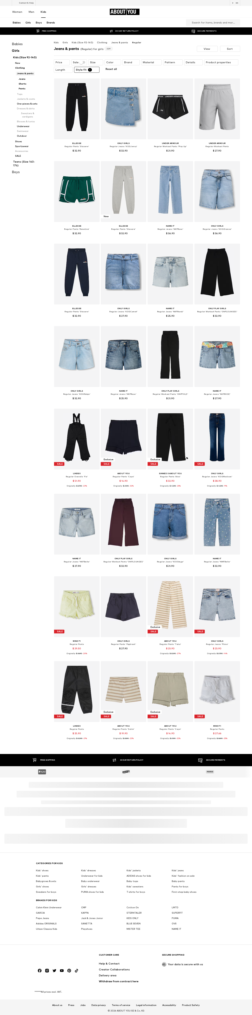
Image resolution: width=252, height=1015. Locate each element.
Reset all (111, 68)
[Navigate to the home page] (56, 956)
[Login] (207, 12)
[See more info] (77, 156)
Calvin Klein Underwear (49, 907)
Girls (65, 42)
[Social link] (39, 970)
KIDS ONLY (132, 918)
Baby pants (178, 881)
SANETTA (86, 923)
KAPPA (85, 912)
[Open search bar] (188, 22)
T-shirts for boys (136, 892)
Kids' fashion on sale (183, 875)
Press (71, 1005)
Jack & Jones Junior (92, 918)
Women (17, 11)
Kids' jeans (178, 870)
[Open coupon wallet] (196, 12)
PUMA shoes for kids (92, 892)
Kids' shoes (42, 870)
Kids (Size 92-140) (82, 42)
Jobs (83, 1005)
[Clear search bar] (237, 22)
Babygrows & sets (46, 881)
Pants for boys (180, 886)
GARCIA (40, 912)
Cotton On (133, 907)
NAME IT (176, 929)
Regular (136, 42)
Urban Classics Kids (46, 929)
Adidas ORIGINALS (46, 923)
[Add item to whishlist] (93, 83)
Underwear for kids (92, 875)
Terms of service (121, 1005)
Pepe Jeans (42, 918)
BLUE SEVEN (134, 923)
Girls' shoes (42, 886)
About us (57, 1005)
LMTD (175, 907)
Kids (43, 11)
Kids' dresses (88, 870)
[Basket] (238, 12)
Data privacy (99, 1005)
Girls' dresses (88, 886)
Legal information (146, 1005)
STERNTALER (134, 912)
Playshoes (86, 929)
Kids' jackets (134, 870)
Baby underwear (90, 881)
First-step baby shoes (184, 892)
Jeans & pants (119, 42)
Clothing (102, 42)
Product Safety (191, 1005)
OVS (174, 923)
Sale (76, 62)
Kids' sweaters (135, 886)
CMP (83, 907)
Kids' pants (42, 875)
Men (31, 11)
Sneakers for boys (46, 892)
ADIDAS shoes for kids (139, 875)
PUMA (175, 918)
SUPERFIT (177, 912)
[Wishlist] (227, 12)
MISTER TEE (133, 929)
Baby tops (132, 881)
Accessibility (169, 1005)
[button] (207, 49)
